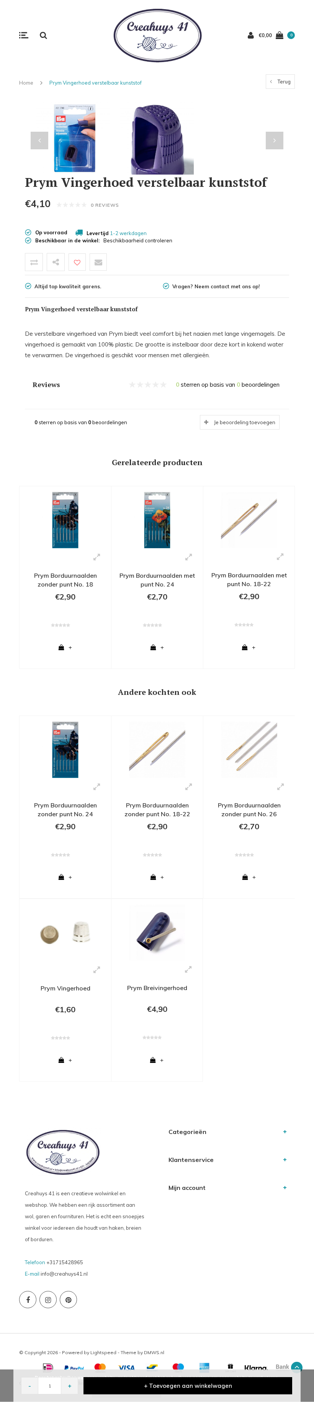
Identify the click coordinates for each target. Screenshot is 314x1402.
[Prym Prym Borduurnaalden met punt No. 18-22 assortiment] (249, 519)
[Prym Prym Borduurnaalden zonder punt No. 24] (65, 749)
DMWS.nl (154, 1352)
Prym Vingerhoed (65, 988)
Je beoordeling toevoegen (244, 422)
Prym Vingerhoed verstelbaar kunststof (95, 83)
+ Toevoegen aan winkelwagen (188, 1385)
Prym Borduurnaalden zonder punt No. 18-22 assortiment (157, 810)
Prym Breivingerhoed (157, 988)
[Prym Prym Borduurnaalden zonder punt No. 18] (65, 519)
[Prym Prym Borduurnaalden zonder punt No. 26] (249, 749)
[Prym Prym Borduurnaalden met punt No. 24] (157, 519)
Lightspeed (103, 1352)
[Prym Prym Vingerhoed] (65, 932)
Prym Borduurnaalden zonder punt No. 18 (65, 580)
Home (26, 83)
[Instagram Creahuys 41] (48, 1299)
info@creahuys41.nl (64, 1274)
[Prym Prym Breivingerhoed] (157, 932)
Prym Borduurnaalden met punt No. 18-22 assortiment (249, 580)
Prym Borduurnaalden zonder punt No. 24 (65, 809)
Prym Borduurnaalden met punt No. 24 (157, 580)
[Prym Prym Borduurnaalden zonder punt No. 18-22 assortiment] (157, 749)
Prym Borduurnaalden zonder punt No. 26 (249, 809)
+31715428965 (64, 1262)
